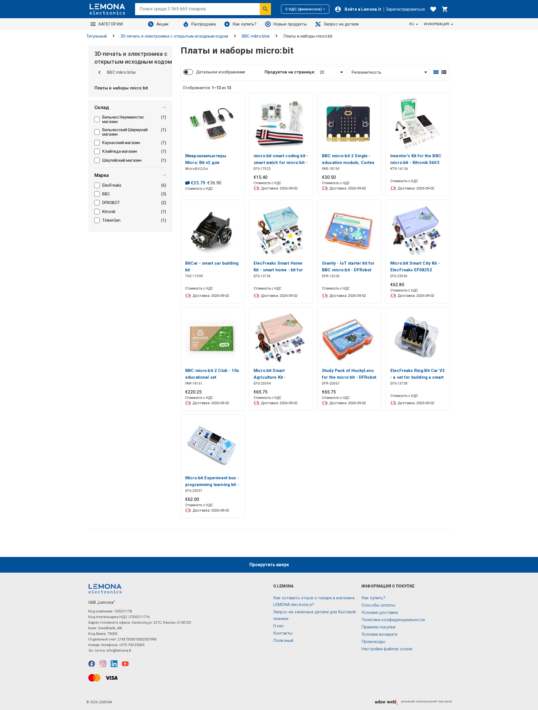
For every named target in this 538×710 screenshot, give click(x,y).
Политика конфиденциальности (393, 619)
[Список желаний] (433, 9)
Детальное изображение (220, 72)
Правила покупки (378, 627)
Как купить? (245, 24)
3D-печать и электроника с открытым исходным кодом (174, 36)
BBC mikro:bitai (256, 36)
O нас (278, 625)
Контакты (283, 633)
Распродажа (203, 24)
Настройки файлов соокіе (386, 648)
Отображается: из (207, 87)
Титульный (96, 36)
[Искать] (265, 9)
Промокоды (373, 641)
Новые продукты (290, 24)
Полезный (283, 640)
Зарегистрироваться (405, 9)
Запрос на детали (341, 24)
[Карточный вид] (436, 72)
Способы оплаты (378, 605)
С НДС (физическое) (303, 9)
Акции (162, 24)
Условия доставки (379, 612)
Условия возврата (379, 634)
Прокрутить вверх (269, 564)
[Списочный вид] (443, 72)
